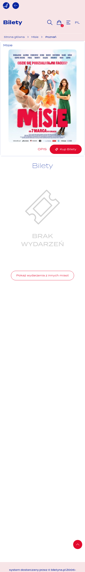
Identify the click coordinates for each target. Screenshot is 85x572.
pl (77, 22)
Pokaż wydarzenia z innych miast (42, 275)
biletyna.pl (58, 570)
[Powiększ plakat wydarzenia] (42, 96)
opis (42, 149)
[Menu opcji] (68, 22)
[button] (59, 22)
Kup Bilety (67, 149)
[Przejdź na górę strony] (78, 544)
